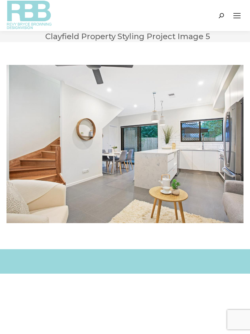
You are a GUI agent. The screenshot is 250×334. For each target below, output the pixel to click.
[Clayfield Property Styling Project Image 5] (125, 144)
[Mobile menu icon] (236, 15)
